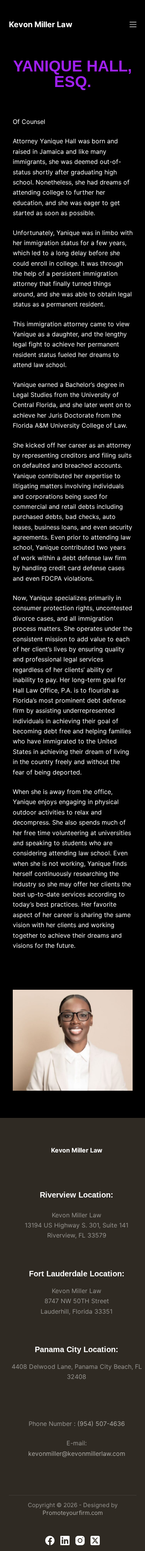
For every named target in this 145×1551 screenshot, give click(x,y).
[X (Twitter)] (95, 1540)
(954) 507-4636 (101, 1423)
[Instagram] (80, 1540)
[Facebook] (50, 1540)
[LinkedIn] (65, 1540)
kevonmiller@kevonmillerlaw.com (76, 1453)
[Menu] (133, 24)
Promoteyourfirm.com (73, 1512)
